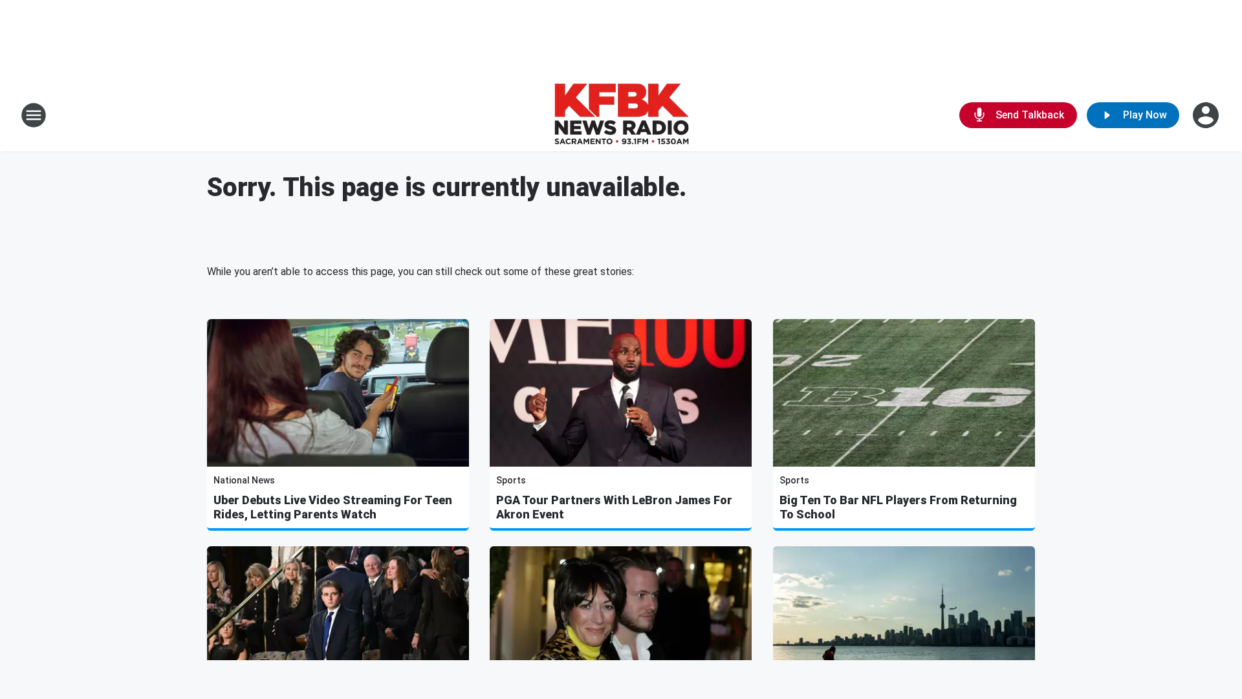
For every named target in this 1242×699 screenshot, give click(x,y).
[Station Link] (621, 115)
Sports (511, 480)
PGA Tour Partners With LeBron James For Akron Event (614, 507)
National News (244, 480)
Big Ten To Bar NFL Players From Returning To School (898, 507)
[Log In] (1207, 115)
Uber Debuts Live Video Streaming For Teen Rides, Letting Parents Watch (332, 507)
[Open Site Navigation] (34, 115)
